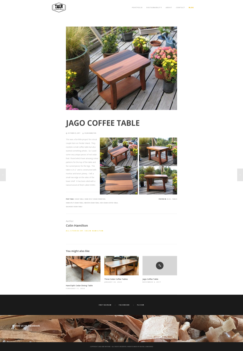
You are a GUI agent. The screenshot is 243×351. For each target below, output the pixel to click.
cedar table (79, 199)
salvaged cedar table (74, 207)
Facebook (124, 305)
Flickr (140, 305)
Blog (169, 199)
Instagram (105, 305)
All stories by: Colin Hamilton (84, 231)
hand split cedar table (74, 203)
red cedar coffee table (109, 203)
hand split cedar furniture (95, 199)
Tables (174, 199)
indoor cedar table (91, 203)
